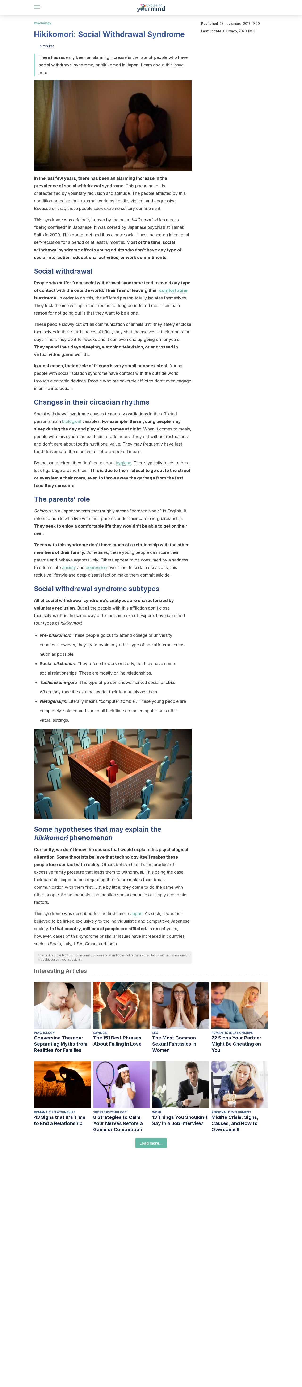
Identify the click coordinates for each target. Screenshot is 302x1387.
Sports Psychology (110, 1112)
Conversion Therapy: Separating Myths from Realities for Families (60, 1044)
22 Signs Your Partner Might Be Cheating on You (236, 1044)
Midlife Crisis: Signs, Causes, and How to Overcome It (234, 1123)
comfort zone (173, 290)
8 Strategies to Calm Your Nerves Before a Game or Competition (118, 1123)
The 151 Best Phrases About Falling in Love (117, 1041)
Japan (136, 913)
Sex (155, 1033)
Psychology (42, 23)
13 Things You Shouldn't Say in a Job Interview (180, 1120)
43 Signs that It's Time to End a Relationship (59, 1120)
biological (71, 421)
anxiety (69, 567)
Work (156, 1112)
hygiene (123, 462)
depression (96, 567)
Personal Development (231, 1112)
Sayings (100, 1033)
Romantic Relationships (232, 1033)
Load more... (151, 1143)
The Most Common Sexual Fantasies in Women (174, 1044)
